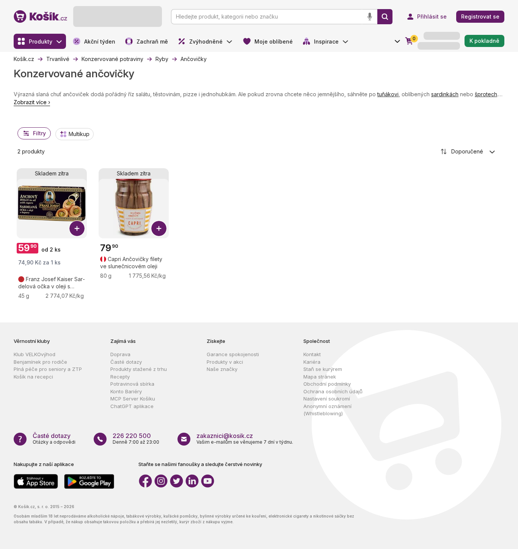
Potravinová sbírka (132, 384)
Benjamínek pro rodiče (40, 362)
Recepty (120, 377)
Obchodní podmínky (327, 384)
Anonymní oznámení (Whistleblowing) (327, 410)
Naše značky (222, 369)
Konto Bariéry (126, 391)
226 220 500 (132, 436)
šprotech (486, 94)
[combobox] (468, 151)
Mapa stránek (319, 377)
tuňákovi (388, 94)
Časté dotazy (126, 362)
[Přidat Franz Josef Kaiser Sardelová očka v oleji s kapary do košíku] (77, 228)
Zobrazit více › (32, 102)
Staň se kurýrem (322, 369)
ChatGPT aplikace (132, 406)
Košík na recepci (33, 377)
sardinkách (444, 94)
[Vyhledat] (384, 16)
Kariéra (311, 362)
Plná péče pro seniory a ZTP (48, 369)
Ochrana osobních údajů (333, 391)
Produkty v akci (225, 362)
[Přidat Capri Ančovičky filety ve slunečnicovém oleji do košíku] (158, 228)
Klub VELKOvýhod (34, 354)
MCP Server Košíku (132, 399)
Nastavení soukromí (326, 399)
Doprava (120, 354)
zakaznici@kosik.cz (224, 436)
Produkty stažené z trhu (138, 369)
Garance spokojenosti (233, 354)
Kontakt (312, 354)
